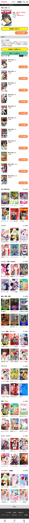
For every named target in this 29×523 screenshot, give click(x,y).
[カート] (27, 2)
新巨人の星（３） (12, 83)
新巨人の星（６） (12, 117)
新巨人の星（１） (12, 59)
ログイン (14, 2)
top (2, 4)
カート (14, 521)
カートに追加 (21, 32)
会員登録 (19, 2)
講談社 (17, 13)
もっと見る (25, 189)
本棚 (24, 521)
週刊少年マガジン (20, 15)
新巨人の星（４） (12, 94)
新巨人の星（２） (12, 71)
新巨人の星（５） (12, 106)
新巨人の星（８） (12, 141)
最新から (26, 55)
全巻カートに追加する (14, 53)
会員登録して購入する (14, 28)
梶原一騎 (18, 12)
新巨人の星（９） (12, 152)
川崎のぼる (23, 12)
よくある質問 (8, 512)
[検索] (24, 2)
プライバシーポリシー (5, 515)
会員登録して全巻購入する (14, 49)
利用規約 (14, 512)
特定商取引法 (20, 512)
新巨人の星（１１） (13, 175)
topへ (14, 506)
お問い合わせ (14, 515)
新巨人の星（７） (12, 129)
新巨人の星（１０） (13, 164)
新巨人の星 (11, 4)
